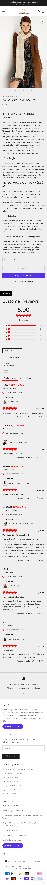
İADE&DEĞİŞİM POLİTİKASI (13, 773)
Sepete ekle (23, 268)
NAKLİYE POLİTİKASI (10, 778)
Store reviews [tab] (25, 378)
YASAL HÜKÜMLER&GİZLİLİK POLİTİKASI (18, 769)
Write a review (12, 351)
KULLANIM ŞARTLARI (11, 782)
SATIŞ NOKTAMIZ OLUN (11, 786)
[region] (23, 683)
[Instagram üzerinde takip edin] (3, 854)
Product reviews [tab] (10, 378)
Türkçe (37, 861)
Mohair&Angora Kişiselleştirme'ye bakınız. (18, 253)
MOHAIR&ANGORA (9, 96)
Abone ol (11, 756)
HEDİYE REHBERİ (9, 794)
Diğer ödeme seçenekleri (23, 281)
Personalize (6, 294)
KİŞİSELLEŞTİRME (9, 790)
